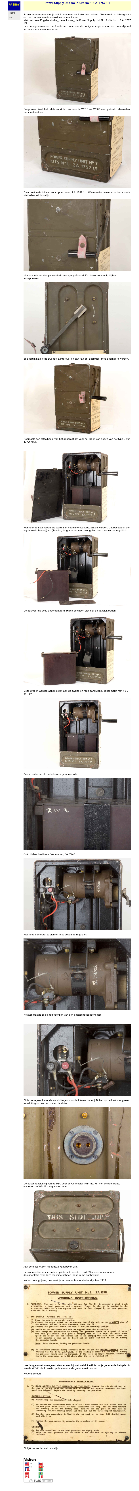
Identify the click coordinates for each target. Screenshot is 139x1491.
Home (12, 13)
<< (10, 17)
